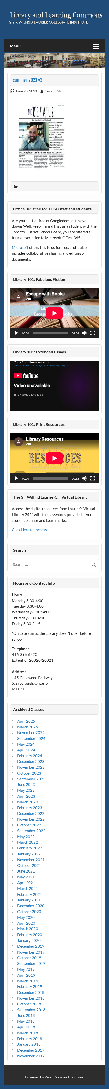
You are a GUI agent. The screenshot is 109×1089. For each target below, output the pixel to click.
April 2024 (26, 750)
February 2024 (29, 755)
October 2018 (29, 1004)
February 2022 (29, 848)
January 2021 (29, 900)
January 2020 (29, 940)
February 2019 (29, 986)
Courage (76, 1077)
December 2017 (30, 1050)
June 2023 (26, 784)
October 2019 (29, 957)
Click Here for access (29, 529)
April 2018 (26, 1027)
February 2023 (29, 807)
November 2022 (31, 819)
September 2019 (31, 963)
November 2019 (31, 952)
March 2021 (27, 888)
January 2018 (29, 1044)
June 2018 (26, 1015)
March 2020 (27, 928)
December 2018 (30, 992)
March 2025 (27, 727)
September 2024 (31, 738)
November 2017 (31, 1056)
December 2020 (30, 905)
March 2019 (27, 981)
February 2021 (29, 894)
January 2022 (29, 854)
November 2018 (31, 998)
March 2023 (27, 802)
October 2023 (29, 773)
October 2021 (29, 865)
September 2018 (31, 1009)
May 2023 (26, 790)
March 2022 (27, 842)
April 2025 (26, 721)
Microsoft (20, 247)
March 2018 (27, 1033)
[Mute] (84, 333)
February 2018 (29, 1038)
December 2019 (30, 946)
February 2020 (29, 934)
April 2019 (26, 975)
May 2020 (26, 917)
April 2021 (26, 882)
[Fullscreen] (92, 333)
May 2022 (26, 836)
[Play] (16, 333)
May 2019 (26, 969)
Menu (15, 45)
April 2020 (26, 923)
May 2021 (26, 877)
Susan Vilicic (55, 91)
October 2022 (29, 825)
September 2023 (31, 779)
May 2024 (26, 744)
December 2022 (30, 813)
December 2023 (30, 761)
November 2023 (31, 767)
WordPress (53, 1077)
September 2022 (31, 830)
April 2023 (26, 796)
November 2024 (31, 732)
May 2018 (26, 1021)
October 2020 (29, 911)
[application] (54, 313)
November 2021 (31, 859)
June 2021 (26, 871)
